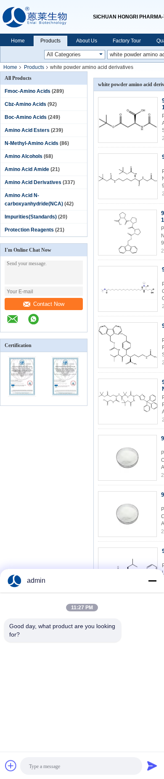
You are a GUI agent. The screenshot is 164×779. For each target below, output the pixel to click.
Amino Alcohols (23, 156)
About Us (86, 41)
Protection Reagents (29, 230)
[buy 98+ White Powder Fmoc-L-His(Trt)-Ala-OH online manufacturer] (127, 514)
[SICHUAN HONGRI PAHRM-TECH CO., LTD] (46, 17)
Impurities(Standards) (31, 217)
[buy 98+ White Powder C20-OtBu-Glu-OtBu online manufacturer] (128, 289)
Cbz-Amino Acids (25, 104)
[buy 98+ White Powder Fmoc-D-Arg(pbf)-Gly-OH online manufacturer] (127, 458)
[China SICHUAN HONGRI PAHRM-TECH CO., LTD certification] (22, 400)
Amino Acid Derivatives (33, 182)
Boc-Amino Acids (26, 117)
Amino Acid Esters (27, 130)
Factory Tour (127, 41)
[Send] (152, 765)
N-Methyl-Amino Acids (31, 143)
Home (18, 41)
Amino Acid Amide (27, 169)
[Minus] (152, 581)
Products (50, 41)
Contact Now (48, 304)
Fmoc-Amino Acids (27, 91)
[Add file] (11, 765)
